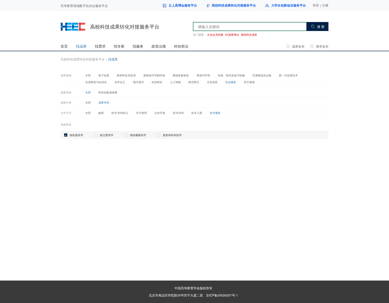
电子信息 (103, 75)
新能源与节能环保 (154, 75)
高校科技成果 (249, 34)
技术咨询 (178, 112)
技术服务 (215, 112)
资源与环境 (203, 75)
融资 (101, 112)
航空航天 (193, 82)
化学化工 (120, 82)
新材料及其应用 (126, 75)
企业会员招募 (215, 34)
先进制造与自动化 (96, 82)
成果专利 (103, 102)
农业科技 (157, 82)
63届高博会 (232, 34)
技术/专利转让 (119, 112)
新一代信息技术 (288, 75)
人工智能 (175, 82)
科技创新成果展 (107, 92)
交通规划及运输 (261, 75)
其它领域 (249, 82)
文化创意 (212, 82)
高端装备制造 (181, 75)
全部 (88, 75)
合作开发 (159, 112)
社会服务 (230, 82)
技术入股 (196, 112)
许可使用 (141, 112)
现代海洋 (138, 82)
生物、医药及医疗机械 (231, 75)
